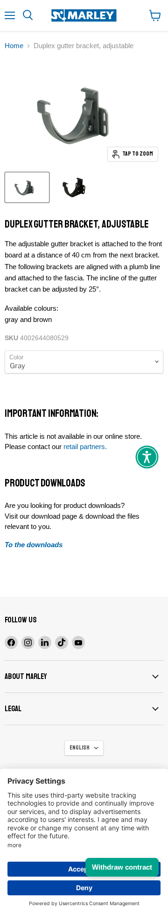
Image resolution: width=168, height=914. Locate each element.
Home (14, 46)
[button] (147, 457)
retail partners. (85, 446)
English (80, 747)
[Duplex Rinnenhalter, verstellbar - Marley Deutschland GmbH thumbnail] (27, 187)
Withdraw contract (122, 867)
